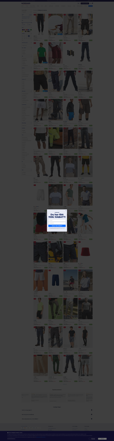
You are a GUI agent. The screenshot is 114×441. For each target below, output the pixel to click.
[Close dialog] (66, 210)
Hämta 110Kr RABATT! (57, 225)
